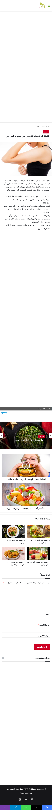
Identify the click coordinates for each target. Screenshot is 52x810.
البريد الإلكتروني (44, 625)
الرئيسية (45, 126)
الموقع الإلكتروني (44, 636)
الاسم (47, 614)
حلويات (41, 436)
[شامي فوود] (42, 5)
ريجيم (38, 126)
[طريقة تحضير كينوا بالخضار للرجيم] (13, 531)
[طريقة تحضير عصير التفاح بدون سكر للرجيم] (38, 553)
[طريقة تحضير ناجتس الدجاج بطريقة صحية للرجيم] (13, 553)
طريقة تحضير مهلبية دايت (34, 440)
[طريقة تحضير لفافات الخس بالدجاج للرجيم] (38, 531)
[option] (26, 435)
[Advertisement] (26, 39)
